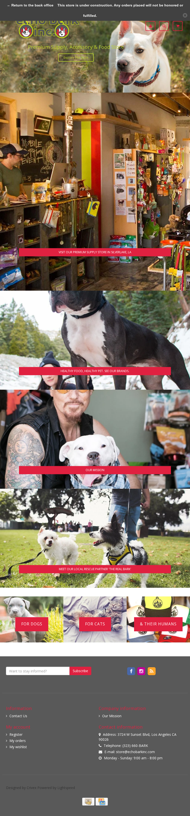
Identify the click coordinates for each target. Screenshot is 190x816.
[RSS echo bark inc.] (151, 670)
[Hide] (185, 15)
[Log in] (152, 26)
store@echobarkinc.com (135, 751)
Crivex (31, 787)
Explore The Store (76, 57)
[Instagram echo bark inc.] (142, 670)
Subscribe (80, 670)
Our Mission (111, 716)
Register (16, 734)
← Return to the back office (30, 5)
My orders (17, 740)
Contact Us (18, 716)
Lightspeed (66, 787)
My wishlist (18, 746)
